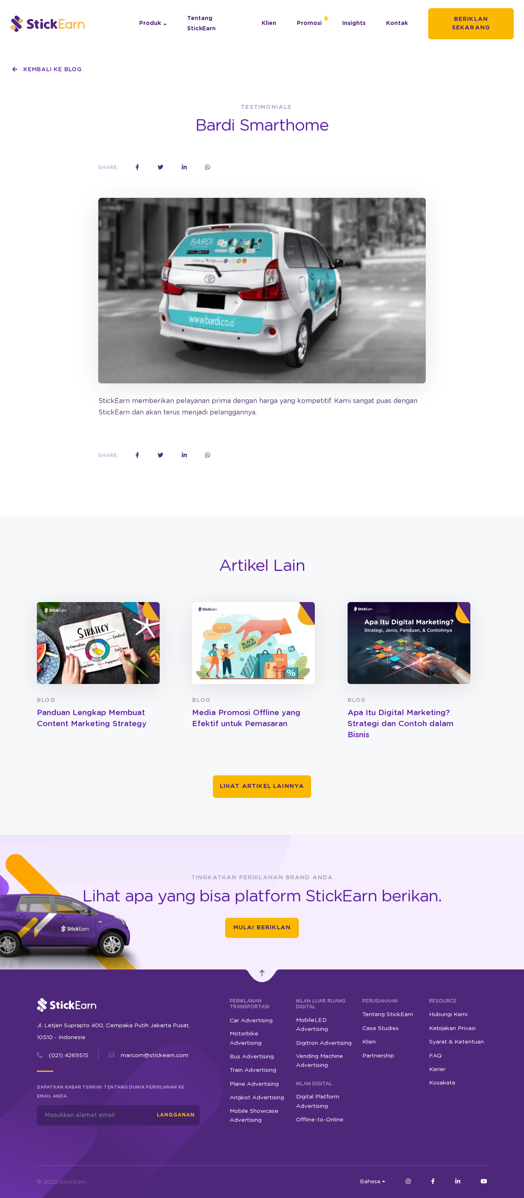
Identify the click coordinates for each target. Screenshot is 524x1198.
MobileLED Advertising (312, 1024)
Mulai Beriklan (262, 928)
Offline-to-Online (319, 1120)
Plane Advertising (254, 1084)
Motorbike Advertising (246, 1038)
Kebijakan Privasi (452, 1028)
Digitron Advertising (324, 1043)
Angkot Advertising (257, 1098)
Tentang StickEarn (201, 24)
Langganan (176, 1114)
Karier (437, 1069)
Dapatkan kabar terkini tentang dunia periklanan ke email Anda (110, 1091)
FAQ (435, 1056)
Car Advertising (251, 1021)
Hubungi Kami (448, 1014)
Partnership (378, 1056)
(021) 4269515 (68, 1055)
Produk (150, 23)
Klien (269, 23)
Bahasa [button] (370, 1181)
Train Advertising (253, 1070)
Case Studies (380, 1028)
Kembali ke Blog (51, 69)
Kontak (397, 23)
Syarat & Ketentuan (456, 1042)
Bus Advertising (252, 1057)
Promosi (309, 23)
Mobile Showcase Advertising (254, 1115)
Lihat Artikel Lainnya (262, 786)
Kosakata (442, 1083)
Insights (354, 23)
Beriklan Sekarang (471, 23)
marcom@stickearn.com (154, 1055)
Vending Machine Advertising (319, 1060)
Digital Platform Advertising (317, 1101)
